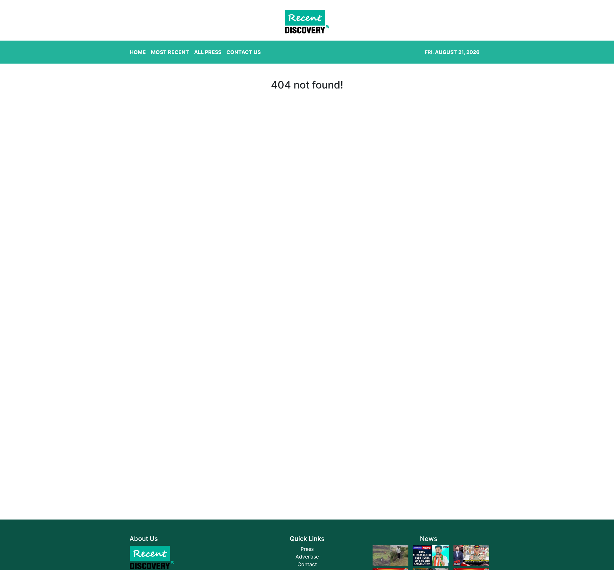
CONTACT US (243, 52)
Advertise (307, 556)
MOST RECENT (170, 52)
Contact (307, 564)
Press (307, 549)
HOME (138, 52)
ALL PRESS (207, 52)
